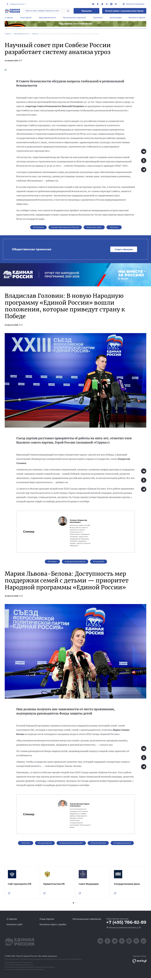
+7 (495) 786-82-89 (126, 922)
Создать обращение (124, 249)
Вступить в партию (137, 18)
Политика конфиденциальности (19, 965)
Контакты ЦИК (14, 924)
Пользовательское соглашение (18, 962)
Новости (35, 34)
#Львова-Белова (98, 843)
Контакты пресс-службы (53, 924)
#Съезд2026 (98, 561)
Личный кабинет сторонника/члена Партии (124, 11)
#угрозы (114, 227)
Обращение (86, 11)
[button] (73, 902)
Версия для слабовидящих (135, 4)
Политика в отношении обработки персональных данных (30, 967)
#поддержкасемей (122, 843)
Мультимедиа (116, 18)
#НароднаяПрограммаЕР (71, 843)
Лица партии (25, 18)
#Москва (26, 843)
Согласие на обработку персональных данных (25, 970)
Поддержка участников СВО (75, 24)
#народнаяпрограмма (75, 561)
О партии (9, 18)
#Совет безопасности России (65, 227)
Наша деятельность (47, 18)
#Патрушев (38, 227)
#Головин (52, 561)
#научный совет (94, 227)
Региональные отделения (74, 18)
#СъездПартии (45, 843)
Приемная (97, 18)
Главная (8, 34)
